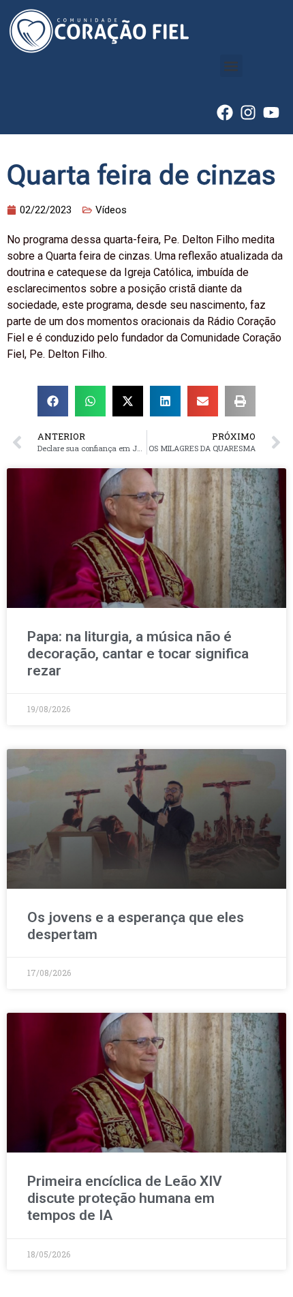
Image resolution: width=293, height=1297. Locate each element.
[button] (231, 66)
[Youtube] (271, 112)
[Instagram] (248, 112)
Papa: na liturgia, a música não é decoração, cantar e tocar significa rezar (138, 653)
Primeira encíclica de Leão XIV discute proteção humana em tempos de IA (124, 1198)
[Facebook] (225, 112)
